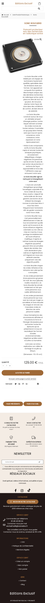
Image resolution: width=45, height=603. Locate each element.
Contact (23, 580)
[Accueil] (23, 3)
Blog (23, 584)
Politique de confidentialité (23, 546)
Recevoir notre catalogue (24, 502)
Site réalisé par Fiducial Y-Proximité (22, 601)
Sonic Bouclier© (33, 23)
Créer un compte (23, 561)
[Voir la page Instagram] (22, 490)
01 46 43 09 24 (17, 521)
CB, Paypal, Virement (11, 444)
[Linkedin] (19, 384)
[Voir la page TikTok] (29, 489)
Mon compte (23, 565)
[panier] (39, 3)
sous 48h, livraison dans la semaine (34, 444)
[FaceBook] (38, 384)
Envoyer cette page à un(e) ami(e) (22, 379)
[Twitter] (15, 384)
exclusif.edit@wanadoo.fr (17, 526)
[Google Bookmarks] (26, 384)
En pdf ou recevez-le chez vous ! (11, 426)
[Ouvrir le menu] (3, 3)
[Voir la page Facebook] (15, 490)
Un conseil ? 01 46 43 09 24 (34, 425)
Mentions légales (23, 550)
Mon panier (23, 569)
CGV (23, 542)
